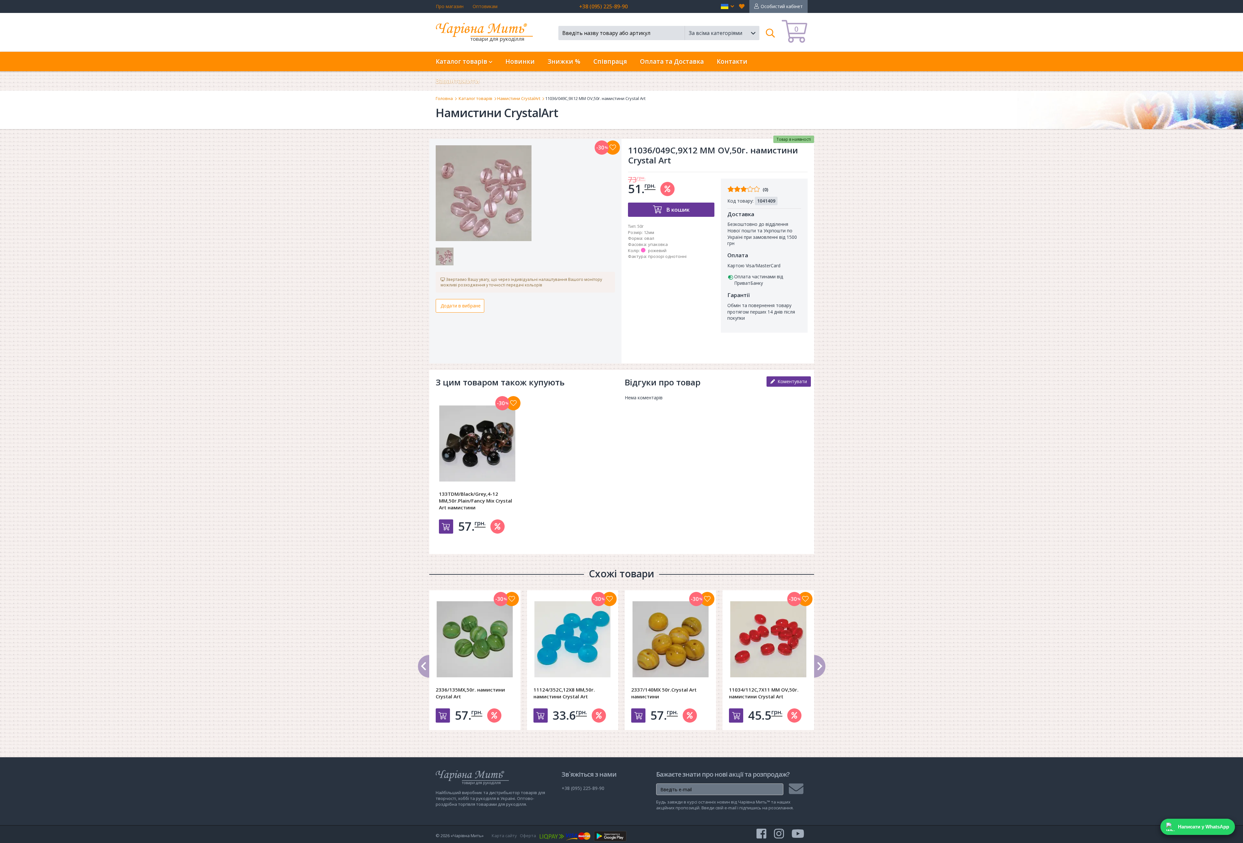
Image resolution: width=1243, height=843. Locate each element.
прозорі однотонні (667, 256)
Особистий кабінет (782, 6)
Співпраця (610, 61)
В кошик (677, 209)
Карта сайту (504, 835)
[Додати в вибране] (613, 147)
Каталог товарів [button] (462, 61)
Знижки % (564, 61)
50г (640, 226)
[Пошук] (770, 33)
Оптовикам (485, 6)
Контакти (732, 61)
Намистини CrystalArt (518, 98)
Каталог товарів (475, 98)
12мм (649, 232)
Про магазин (450, 6)
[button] (727, 6)
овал (649, 238)
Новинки (520, 61)
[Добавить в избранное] (513, 403)
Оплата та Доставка (672, 61)
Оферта (528, 835)
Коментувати (791, 381)
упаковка (658, 244)
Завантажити (457, 81)
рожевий (657, 250)
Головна (444, 98)
